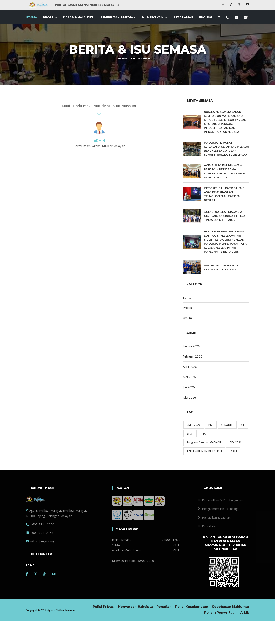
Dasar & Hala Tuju (78, 17)
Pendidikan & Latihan (216, 517)
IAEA (203, 433)
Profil (49, 17)
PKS (210, 425)
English (205, 17)
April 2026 (190, 367)
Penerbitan (209, 526)
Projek (187, 308)
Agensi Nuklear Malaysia (61, 610)
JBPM (233, 451)
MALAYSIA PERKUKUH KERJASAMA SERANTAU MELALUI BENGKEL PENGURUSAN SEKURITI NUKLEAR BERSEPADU (226, 148)
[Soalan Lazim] (219, 17)
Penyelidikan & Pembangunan (222, 500)
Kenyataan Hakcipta (135, 607)
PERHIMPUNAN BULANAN (204, 451)
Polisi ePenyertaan (220, 612)
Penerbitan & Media (117, 17)
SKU (189, 433)
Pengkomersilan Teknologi (220, 509)
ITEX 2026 (235, 442)
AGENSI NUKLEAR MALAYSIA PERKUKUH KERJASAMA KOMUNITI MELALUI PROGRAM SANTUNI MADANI (224, 171)
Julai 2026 (189, 397)
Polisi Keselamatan (191, 607)
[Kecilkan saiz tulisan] (245, 17)
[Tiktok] (231, 4)
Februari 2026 (192, 356)
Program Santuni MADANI (204, 442)
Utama (31, 17)
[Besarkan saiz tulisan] (236, 17)
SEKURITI (227, 425)
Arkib (244, 612)
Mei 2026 (189, 377)
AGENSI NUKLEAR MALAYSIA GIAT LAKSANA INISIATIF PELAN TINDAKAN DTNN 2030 (225, 215)
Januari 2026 (191, 346)
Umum (187, 318)
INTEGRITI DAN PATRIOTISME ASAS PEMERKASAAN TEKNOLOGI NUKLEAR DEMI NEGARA (224, 194)
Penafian (164, 607)
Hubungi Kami (153, 17)
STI (243, 425)
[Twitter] (35, 574)
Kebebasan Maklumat (230, 607)
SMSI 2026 (194, 425)
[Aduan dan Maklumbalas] (227, 17)
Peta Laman (183, 17)
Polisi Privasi (104, 607)
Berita (187, 297)
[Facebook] (223, 4)
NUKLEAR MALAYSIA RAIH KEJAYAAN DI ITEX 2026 (221, 267)
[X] (239, 4)
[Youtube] (248, 4)
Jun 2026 (189, 387)
